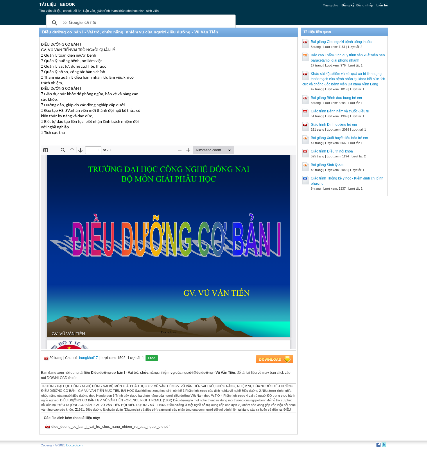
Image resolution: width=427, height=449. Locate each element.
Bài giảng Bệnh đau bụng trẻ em (336, 98)
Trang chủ (330, 5)
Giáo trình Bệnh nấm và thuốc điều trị (340, 111)
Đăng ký (348, 5)
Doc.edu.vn (74, 445)
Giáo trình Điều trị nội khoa (332, 151)
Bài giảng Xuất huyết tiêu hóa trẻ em (339, 138)
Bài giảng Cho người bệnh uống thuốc (341, 42)
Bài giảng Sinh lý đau (328, 165)
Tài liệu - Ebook (57, 4)
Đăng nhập (364, 5)
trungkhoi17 (88, 358)
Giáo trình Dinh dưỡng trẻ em (334, 125)
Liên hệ (382, 5)
